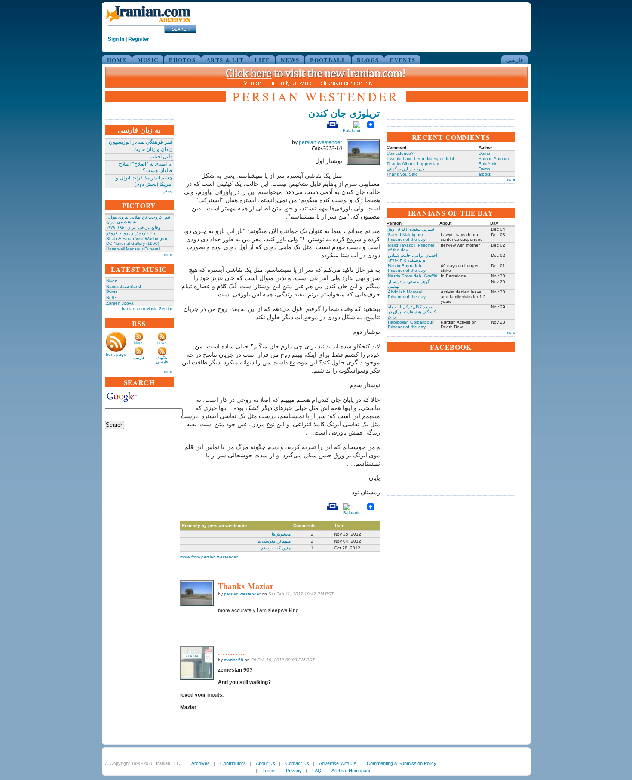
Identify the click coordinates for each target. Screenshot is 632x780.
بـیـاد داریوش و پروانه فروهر (132, 233)
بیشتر (168, 190)
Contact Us (297, 763)
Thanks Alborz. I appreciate (414, 163)
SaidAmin (488, 163)
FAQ (317, 770)
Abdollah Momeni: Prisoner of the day (407, 294)
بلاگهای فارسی (162, 359)
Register (138, 39)
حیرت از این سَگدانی (405, 168)
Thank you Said (402, 174)
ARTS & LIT (225, 59)
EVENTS (402, 59)
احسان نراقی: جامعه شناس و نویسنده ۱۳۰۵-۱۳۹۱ (412, 257)
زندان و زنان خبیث (152, 149)
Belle (111, 297)
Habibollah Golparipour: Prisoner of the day (411, 324)
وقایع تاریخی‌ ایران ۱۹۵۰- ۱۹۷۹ (133, 227)
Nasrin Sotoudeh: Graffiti (412, 276)
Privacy (294, 770)
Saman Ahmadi (494, 158)
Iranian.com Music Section (148, 308)
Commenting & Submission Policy (401, 763)
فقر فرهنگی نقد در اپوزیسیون (140, 142)
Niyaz (111, 280)
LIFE (262, 59)
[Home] (148, 22)
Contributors (233, 763)
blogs (139, 343)
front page (116, 354)
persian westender (320, 142)
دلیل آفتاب (161, 157)
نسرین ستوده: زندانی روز (411, 229)
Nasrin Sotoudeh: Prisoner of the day (407, 268)
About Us (265, 763)
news (162, 343)
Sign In (116, 39)
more (169, 254)
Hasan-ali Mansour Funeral (133, 249)
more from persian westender (209, 557)
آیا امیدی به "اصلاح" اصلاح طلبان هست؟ (145, 167)
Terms (269, 770)
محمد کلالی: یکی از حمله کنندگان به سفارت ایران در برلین (412, 312)
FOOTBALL (328, 59)
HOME (117, 59)
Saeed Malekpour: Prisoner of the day (407, 237)
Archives (200, 763)
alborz (485, 174)
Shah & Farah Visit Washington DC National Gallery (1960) (137, 241)
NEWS (290, 59)
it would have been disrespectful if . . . (424, 158)
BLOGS (368, 59)
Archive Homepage (351, 770)
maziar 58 (233, 659)
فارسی (514, 59)
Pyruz (111, 292)
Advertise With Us (337, 763)
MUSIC (148, 59)
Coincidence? (400, 153)
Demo (484, 153)
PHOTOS (182, 59)
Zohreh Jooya (120, 303)
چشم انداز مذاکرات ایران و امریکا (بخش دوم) (144, 181)
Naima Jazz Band (123, 286)
